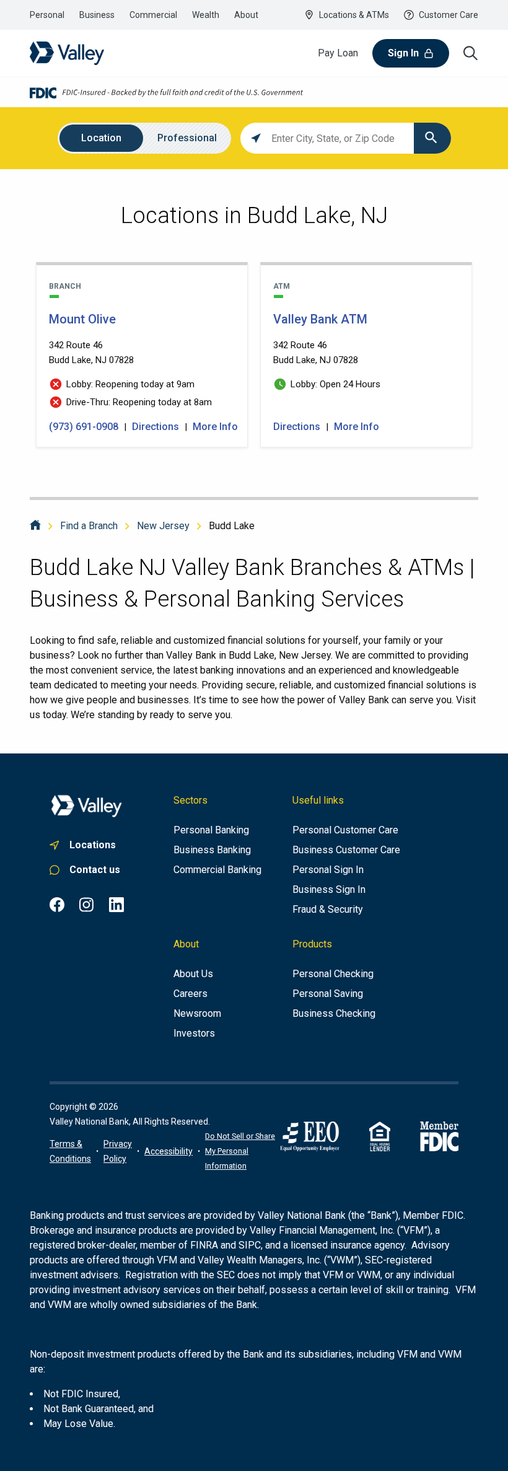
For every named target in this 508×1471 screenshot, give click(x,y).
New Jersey (163, 526)
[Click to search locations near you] (255, 138)
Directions (155, 427)
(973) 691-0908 (85, 427)
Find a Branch (89, 526)
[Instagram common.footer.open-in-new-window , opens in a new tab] (86, 904)
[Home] (35, 526)
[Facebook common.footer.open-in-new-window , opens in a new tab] (57, 904)
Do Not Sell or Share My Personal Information (240, 1150)
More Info (215, 427)
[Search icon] (470, 53)
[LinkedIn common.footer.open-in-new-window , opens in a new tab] (116, 904)
